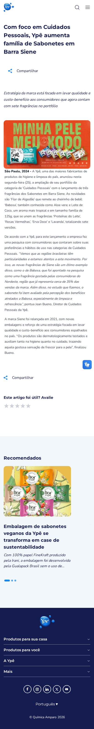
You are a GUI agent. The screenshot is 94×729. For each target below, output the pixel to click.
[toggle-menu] (86, 7)
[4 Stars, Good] (23, 406)
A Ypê (9, 661)
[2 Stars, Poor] (12, 406)
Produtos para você (22, 650)
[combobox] (47, 704)
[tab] (7, 580)
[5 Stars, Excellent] (28, 406)
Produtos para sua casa (25, 639)
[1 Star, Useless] (6, 406)
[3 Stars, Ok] (17, 406)
